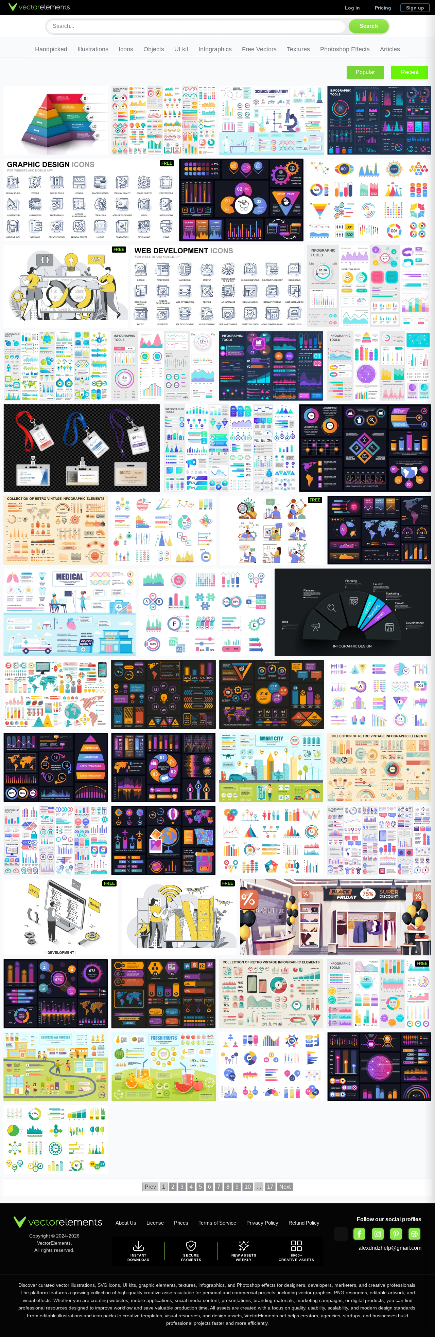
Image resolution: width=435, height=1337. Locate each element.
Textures (298, 49)
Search (369, 26)
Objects (153, 49)
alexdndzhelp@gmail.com (390, 1248)
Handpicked (51, 49)
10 (248, 1187)
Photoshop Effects (345, 49)
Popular (365, 72)
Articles (390, 49)
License (155, 1223)
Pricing (383, 8)
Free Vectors (259, 49)
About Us (126, 1223)
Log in (352, 8)
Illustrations (92, 49)
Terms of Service (217, 1223)
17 (270, 1187)
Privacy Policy (262, 1223)
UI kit (181, 49)
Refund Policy (304, 1223)
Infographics (215, 49)
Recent (409, 72)
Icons (126, 49)
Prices (181, 1223)
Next (285, 1187)
